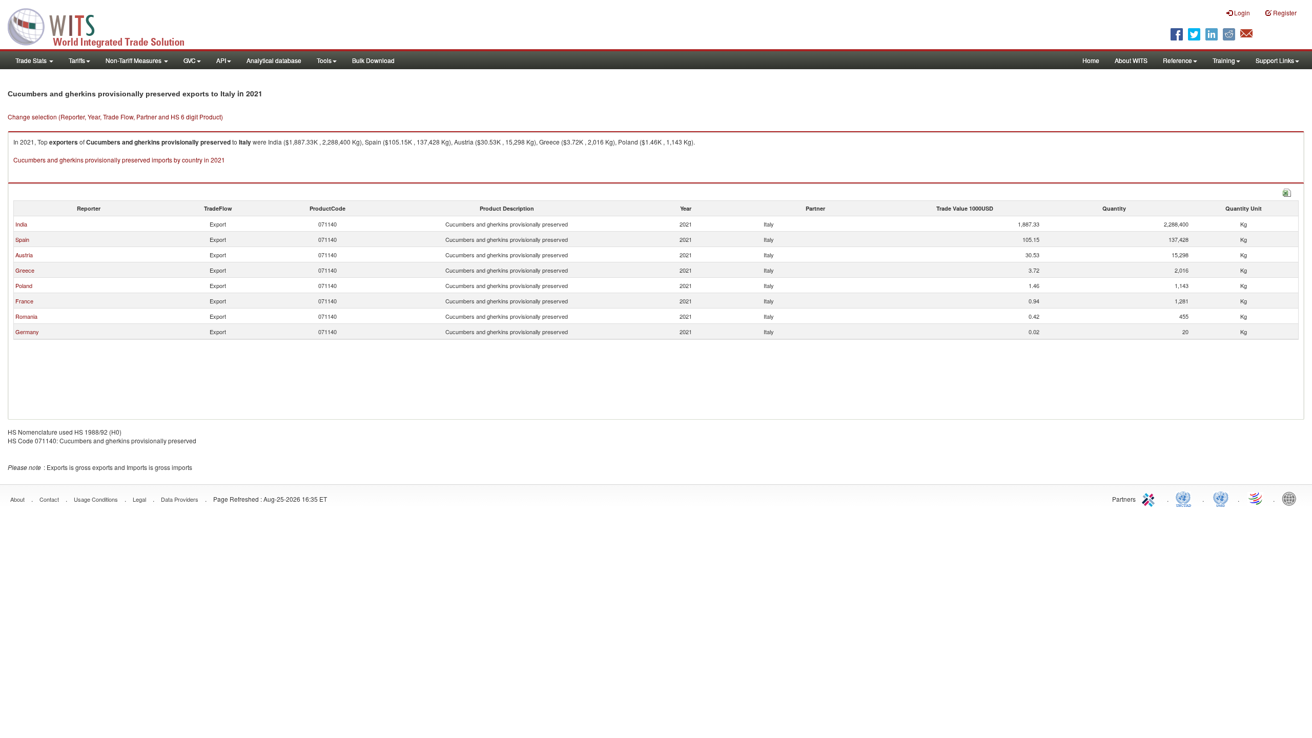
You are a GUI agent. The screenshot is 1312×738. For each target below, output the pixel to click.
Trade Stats (31, 60)
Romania (26, 316)
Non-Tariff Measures (134, 60)
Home (1090, 60)
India (21, 224)
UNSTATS (1221, 498)
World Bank (1291, 498)
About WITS (1131, 60)
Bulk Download (373, 60)
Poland (23, 285)
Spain (22, 239)
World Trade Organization (1256, 498)
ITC (1150, 498)
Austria (24, 255)
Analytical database (274, 60)
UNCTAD (1185, 498)
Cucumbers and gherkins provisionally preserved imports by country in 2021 (119, 159)
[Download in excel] (1287, 191)
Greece (24, 270)
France (24, 301)
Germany (27, 331)
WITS (102, 25)
